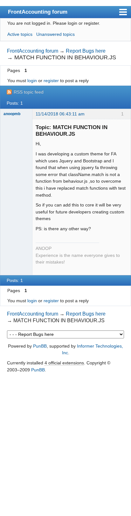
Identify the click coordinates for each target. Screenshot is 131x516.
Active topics (19, 34)
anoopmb (11, 114)
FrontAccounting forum (37, 12)
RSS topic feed (29, 92)
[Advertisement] (65, 445)
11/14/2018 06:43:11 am (60, 113)
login (32, 80)
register (51, 80)
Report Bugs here (86, 51)
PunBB (40, 346)
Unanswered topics (55, 34)
